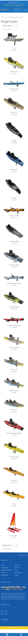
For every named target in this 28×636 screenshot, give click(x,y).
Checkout (12, 5)
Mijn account (7, 634)
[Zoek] (21, 9)
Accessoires (4, 572)
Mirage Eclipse (4, 575)
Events (16, 570)
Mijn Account (7, 5)
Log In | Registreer (19, 5)
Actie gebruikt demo (6, 570)
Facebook (5, 611)
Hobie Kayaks (12, 17)
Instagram (5, 613)
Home (2, 17)
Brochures (17, 567)
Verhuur (17, 565)
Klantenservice (18, 572)
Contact (17, 575)
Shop (6, 17)
